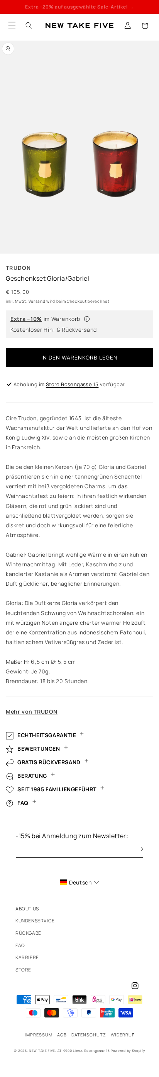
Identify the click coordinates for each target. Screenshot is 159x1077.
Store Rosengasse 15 (72, 384)
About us (27, 908)
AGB (62, 1035)
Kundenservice (35, 920)
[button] (144, 25)
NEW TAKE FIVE (42, 1050)
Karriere (27, 957)
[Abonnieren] (134, 849)
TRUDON (18, 267)
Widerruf (123, 1035)
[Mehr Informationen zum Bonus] (87, 319)
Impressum (38, 1035)
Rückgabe (28, 933)
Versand (37, 301)
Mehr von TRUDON (32, 711)
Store (23, 969)
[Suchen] (28, 25)
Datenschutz (88, 1035)
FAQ (20, 945)
